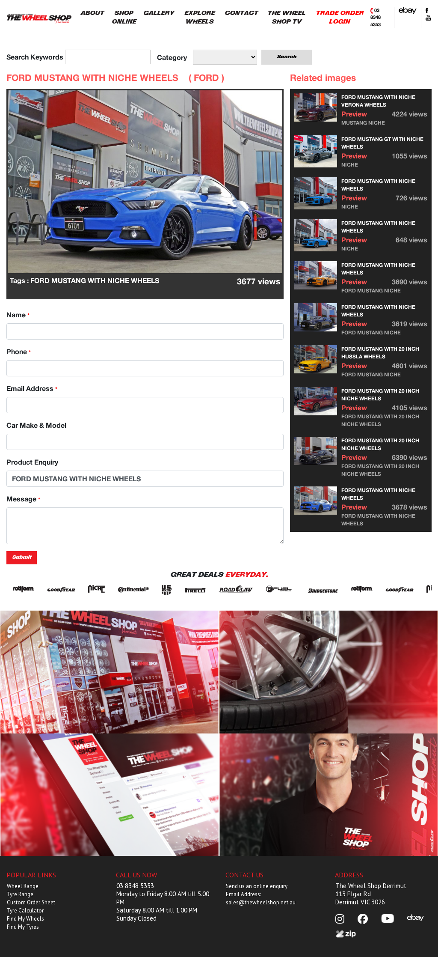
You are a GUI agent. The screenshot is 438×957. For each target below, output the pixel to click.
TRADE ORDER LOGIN (340, 17)
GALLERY (158, 13)
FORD (206, 77)
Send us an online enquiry (256, 886)
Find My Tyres (23, 926)
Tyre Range (20, 894)
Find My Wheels (25, 918)
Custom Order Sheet (31, 902)
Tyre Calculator (25, 910)
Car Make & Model (36, 425)
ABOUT (92, 13)
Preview (354, 114)
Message (23, 499)
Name (18, 314)
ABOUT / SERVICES (110, 671)
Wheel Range (22, 886)
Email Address (31, 388)
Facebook (109, 794)
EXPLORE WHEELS (199, 17)
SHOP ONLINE (124, 17)
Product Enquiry (32, 462)
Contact (329, 794)
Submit (21, 557)
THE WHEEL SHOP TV (286, 17)
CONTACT (241, 13)
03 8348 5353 (375, 17)
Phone (18, 351)
